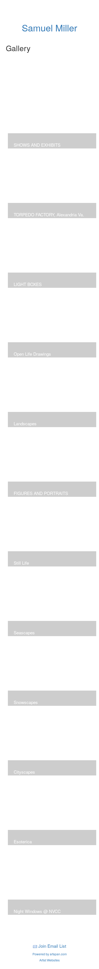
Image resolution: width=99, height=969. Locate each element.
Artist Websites (49, 960)
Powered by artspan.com (49, 954)
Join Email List (52, 946)
